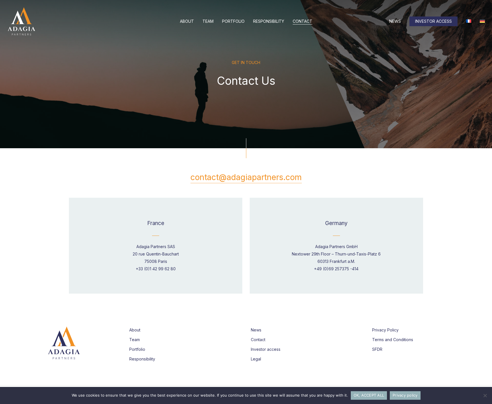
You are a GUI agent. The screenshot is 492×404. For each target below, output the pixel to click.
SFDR (377, 349)
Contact (258, 339)
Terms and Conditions (392, 339)
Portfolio (137, 349)
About (134, 329)
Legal (256, 358)
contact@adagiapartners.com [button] (246, 177)
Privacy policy (405, 395)
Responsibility (142, 358)
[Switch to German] (482, 21)
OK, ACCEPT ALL (369, 395)
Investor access (265, 349)
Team (134, 339)
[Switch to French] (468, 21)
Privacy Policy (385, 329)
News (256, 329)
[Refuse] (485, 395)
